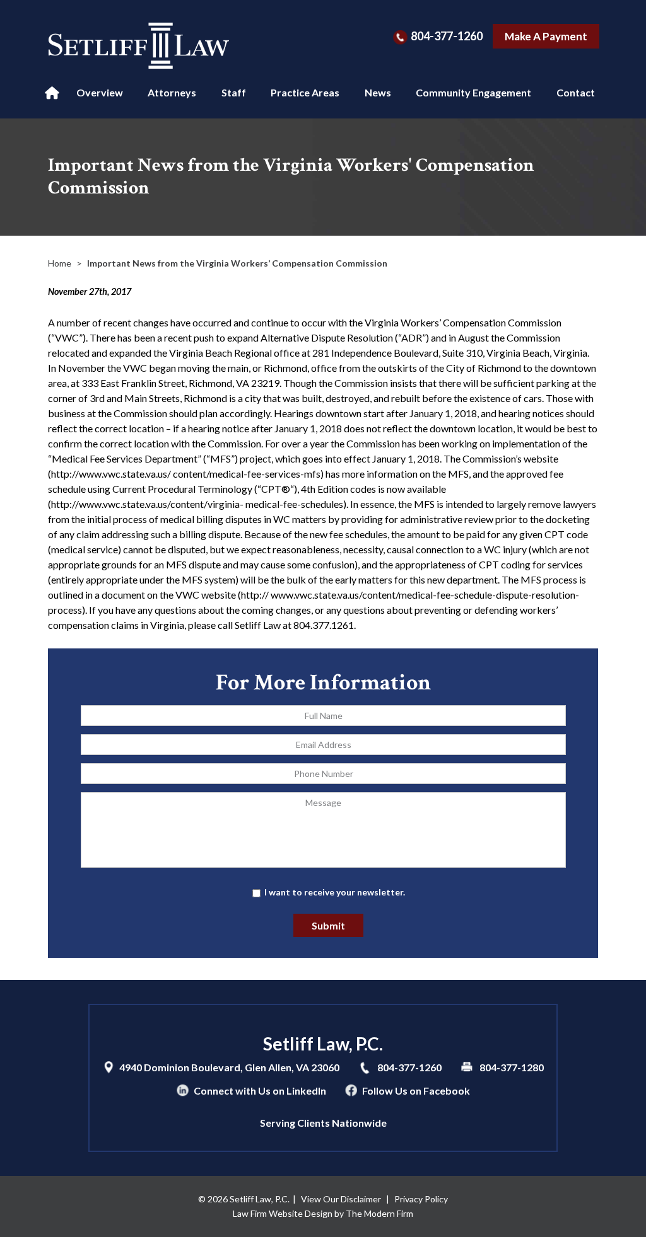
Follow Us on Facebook (416, 1090)
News (378, 92)
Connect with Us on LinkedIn (260, 1090)
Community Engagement (473, 92)
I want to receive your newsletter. (334, 892)
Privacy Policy (421, 1199)
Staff (233, 92)
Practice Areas (305, 92)
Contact (575, 92)
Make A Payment (546, 36)
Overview (99, 92)
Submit (328, 925)
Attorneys (172, 92)
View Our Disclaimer (341, 1199)
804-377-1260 (447, 36)
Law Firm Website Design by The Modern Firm (323, 1213)
